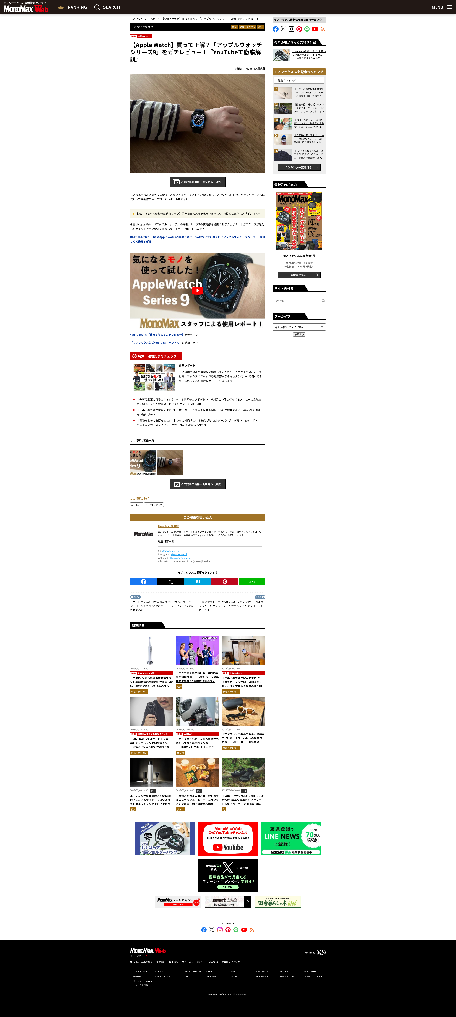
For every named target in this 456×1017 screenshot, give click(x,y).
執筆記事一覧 (166, 541)
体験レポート (187, 365)
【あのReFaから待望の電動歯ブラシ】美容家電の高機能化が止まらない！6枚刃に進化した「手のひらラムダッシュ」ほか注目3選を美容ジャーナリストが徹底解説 (198, 214)
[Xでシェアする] (170, 581)
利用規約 (213, 962)
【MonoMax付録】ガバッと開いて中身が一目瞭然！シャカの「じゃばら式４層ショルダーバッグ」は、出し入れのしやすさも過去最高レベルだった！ (309, 54)
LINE (252, 581)
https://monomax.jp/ (180, 558)
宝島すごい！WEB (313, 976)
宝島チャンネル (140, 971)
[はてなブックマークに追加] (197, 581)
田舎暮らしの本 (287, 976)
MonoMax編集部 (168, 526)
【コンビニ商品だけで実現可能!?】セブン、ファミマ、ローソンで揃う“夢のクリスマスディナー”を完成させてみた (162, 606)
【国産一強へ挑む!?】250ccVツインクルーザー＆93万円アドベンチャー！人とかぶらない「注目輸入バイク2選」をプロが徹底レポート (309, 108)
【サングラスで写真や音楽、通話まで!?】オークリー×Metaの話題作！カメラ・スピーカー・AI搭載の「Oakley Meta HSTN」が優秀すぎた (243, 742)
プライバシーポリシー (193, 962)
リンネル (284, 971)
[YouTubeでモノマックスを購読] (315, 31)
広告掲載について (230, 962)
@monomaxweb (170, 551)
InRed (160, 971)
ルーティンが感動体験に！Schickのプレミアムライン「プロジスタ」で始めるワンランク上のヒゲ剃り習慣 (151, 802)
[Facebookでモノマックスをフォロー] (276, 31)
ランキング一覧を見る (298, 167)
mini (233, 971)
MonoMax (211, 976)
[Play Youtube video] (197, 291)
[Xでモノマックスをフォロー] (283, 31)
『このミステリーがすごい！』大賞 (142, 983)
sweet (209, 971)
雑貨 (133, 809)
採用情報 (173, 962)
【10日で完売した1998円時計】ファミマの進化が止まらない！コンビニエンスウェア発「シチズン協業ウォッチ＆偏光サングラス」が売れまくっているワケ (309, 123)
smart (234, 976)
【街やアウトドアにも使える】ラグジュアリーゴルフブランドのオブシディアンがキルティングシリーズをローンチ (231, 606)
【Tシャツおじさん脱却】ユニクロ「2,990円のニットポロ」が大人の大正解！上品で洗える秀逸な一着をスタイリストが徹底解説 (309, 154)
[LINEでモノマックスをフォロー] (307, 31)
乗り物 (180, 752)
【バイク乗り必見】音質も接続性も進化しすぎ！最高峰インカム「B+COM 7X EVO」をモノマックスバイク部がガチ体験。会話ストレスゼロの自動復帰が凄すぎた (197, 747)
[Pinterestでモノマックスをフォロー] (299, 31)
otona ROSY (310, 971)
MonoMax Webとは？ (141, 962)
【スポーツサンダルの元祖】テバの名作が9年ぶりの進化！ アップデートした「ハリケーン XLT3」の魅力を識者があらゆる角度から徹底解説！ (243, 804)
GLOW (185, 976)
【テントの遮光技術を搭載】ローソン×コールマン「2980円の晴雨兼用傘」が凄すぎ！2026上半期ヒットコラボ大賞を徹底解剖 (309, 92)
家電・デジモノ (247, 27)
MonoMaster (261, 976)
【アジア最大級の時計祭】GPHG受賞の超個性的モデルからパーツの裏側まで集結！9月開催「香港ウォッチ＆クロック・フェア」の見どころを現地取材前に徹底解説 (197, 681)
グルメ (180, 809)
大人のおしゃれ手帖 (191, 971)
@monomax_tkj (179, 554)
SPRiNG (137, 976)
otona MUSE (163, 976)
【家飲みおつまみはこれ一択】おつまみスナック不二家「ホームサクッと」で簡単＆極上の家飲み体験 (197, 800)
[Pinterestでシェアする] (224, 581)
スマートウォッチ (153, 504)
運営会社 (160, 962)
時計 (260, 27)
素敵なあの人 (261, 971)
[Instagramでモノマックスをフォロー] (291, 31)
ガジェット (136, 504)
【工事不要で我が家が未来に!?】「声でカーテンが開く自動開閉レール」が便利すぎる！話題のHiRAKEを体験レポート (243, 684)
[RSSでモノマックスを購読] (252, 930)
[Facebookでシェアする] (143, 581)
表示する (299, 334)
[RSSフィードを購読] (323, 31)
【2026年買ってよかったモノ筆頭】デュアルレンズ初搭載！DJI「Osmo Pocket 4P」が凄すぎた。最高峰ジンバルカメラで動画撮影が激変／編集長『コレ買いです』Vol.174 (151, 749)
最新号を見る (298, 275)
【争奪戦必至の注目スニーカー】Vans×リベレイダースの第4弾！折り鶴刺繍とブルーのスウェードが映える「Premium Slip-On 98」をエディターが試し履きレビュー (309, 139)
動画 (234, 27)
